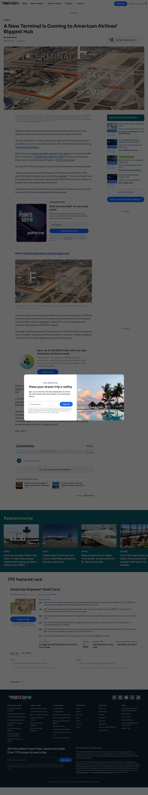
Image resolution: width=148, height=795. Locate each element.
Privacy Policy (32, 413)
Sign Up (66, 404)
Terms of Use (40, 411)
